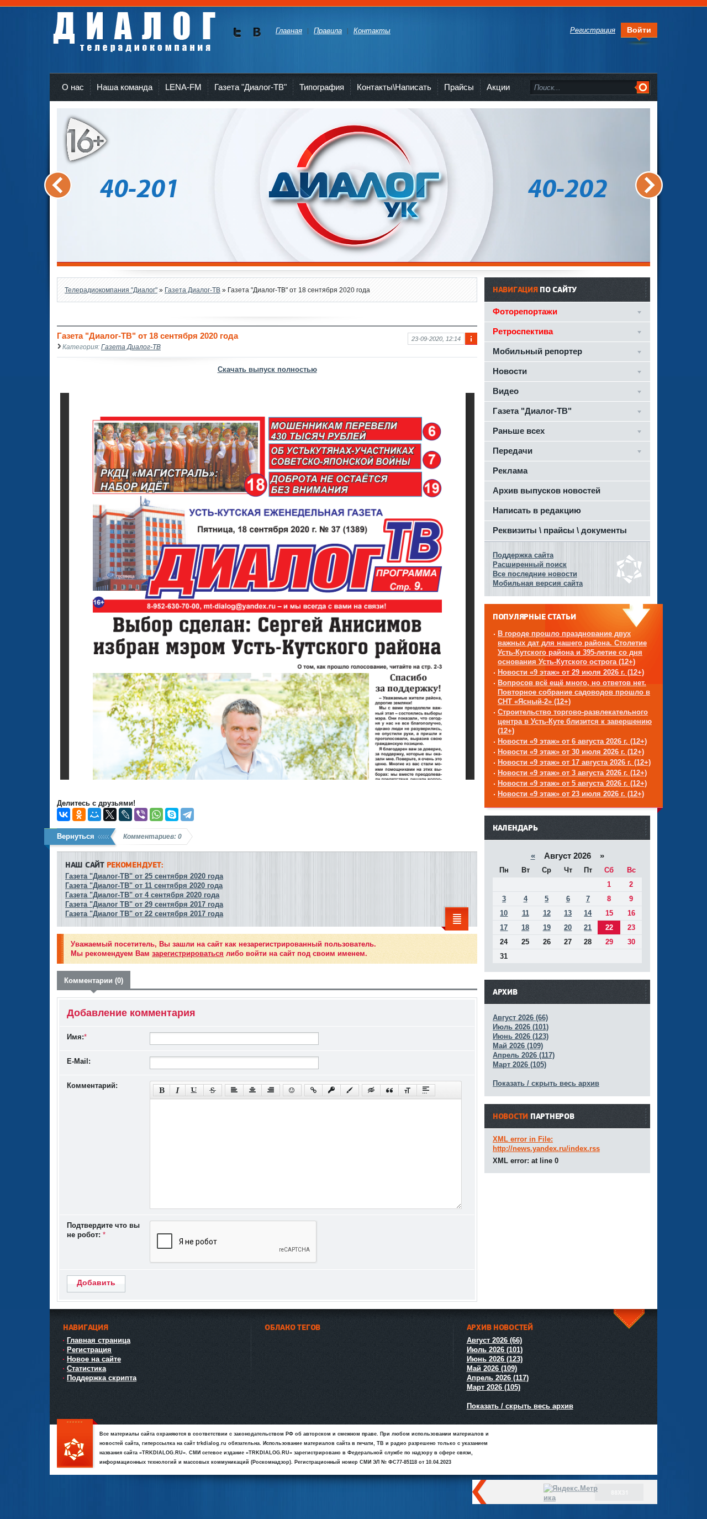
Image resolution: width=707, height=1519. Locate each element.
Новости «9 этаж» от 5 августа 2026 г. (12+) (572, 783)
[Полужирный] (161, 1090)
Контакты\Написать (394, 87)
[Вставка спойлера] (425, 1090)
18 (525, 927)
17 (504, 927)
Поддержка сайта (523, 555)
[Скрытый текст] (371, 1090)
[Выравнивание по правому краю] (270, 1090)
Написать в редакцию (537, 510)
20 (568, 927)
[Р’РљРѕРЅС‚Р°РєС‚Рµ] (63, 814)
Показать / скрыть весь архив (546, 1083)
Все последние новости (535, 574)
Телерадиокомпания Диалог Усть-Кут (134, 27)
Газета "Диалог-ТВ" (250, 87)
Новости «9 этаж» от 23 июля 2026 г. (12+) (571, 794)
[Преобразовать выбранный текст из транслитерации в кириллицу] (407, 1090)
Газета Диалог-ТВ (131, 346)
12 (547, 913)
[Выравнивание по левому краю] (234, 1090)
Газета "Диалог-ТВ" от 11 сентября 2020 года (144, 885)
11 (525, 913)
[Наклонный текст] (178, 1090)
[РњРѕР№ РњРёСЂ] (94, 814)
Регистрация (89, 1349)
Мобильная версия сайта (538, 583)
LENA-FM (183, 87)
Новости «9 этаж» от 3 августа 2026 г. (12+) (572, 773)
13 (568, 913)
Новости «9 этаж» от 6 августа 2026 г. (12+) (572, 741)
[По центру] (252, 1090)
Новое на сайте (94, 1359)
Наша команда (124, 87)
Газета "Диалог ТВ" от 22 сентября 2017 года (144, 914)
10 (504, 913)
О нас (73, 87)
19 (547, 927)
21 (588, 927)
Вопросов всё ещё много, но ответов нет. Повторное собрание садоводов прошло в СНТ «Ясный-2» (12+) (574, 692)
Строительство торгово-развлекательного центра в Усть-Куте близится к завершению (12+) (575, 721)
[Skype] (171, 814)
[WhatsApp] (156, 814)
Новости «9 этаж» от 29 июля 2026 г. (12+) (571, 672)
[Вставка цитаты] (389, 1090)
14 (588, 913)
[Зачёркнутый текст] (212, 1090)
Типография (321, 87)
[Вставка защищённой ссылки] (331, 1090)
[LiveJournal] (125, 814)
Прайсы (459, 87)
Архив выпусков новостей (546, 490)
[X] (110, 814)
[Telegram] (187, 814)
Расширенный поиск (530, 564)
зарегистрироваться (188, 953)
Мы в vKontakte (256, 32)
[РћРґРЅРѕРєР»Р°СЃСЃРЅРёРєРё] (79, 814)
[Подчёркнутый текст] (194, 1090)
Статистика (86, 1368)
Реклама (510, 470)
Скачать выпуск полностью (267, 369)
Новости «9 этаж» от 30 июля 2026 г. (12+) (571, 752)
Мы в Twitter (237, 32)
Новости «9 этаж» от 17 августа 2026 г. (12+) (574, 762)
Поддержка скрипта (101, 1378)
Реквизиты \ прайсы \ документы (560, 530)
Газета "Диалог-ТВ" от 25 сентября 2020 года (144, 876)
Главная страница (98, 1340)
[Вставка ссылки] (313, 1090)
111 (77, 1444)
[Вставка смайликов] (292, 1090)
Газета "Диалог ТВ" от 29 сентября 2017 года (144, 904)
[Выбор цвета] (349, 1090)
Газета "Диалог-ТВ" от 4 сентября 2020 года (142, 895)
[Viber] (140, 814)
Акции (498, 87)
